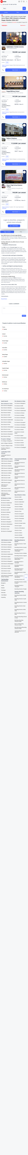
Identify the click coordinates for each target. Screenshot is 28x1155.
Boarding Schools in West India (20, 610)
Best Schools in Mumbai (6, 407)
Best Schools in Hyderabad (7, 419)
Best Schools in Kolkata (6, 422)
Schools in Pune (18, 511)
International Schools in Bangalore (20, 463)
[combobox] (12, 8)
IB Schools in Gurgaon (6, 507)
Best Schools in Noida (6, 412)
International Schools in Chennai (20, 474)
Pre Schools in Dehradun (20, 417)
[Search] (24, 8)
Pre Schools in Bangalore (20, 403)
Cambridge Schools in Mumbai (6, 456)
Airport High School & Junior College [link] (14, 186)
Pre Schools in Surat (19, 440)
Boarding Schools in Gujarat (21, 555)
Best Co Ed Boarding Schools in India (19, 624)
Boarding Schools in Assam (21, 547)
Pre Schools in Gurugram (20, 422)
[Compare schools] (26, 577)
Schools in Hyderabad (19, 501)
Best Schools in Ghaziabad (7, 434)
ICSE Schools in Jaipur (5, 556)
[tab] (21, 232)
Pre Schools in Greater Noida (19, 432)
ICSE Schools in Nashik (6, 568)
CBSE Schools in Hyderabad (7, 468)
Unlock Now (15, 225)
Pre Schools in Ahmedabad (20, 438)
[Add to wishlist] (17, 34)
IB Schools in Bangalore (6, 521)
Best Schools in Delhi (5, 415)
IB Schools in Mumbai (5, 512)
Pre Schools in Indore (19, 442)
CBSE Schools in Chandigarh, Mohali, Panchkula (5, 494)
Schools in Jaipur (18, 525)
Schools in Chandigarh (19, 537)
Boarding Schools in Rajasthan (19, 566)
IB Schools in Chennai (5, 519)
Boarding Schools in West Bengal (20, 573)
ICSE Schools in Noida (6, 549)
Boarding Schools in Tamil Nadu (20, 544)
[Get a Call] (3, 70)
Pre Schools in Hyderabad (20, 410)
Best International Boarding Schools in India (21, 628)
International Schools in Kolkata (20, 477)
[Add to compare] (24, 34)
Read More (4, 299)
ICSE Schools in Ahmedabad (7, 563)
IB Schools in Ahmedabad (6, 524)
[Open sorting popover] (26, 12)
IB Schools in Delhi (5, 510)
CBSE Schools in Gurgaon (6, 480)
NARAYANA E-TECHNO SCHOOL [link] (15, 47)
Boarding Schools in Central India (21, 603)
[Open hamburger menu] (27, 1)
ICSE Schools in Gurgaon (6, 544)
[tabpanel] (14, 267)
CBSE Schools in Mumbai (6, 465)
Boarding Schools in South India (20, 599)
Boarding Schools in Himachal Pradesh (19, 569)
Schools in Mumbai (19, 499)
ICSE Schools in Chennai (6, 573)
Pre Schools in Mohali (19, 445)
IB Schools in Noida (5, 500)
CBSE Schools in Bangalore (7, 461)
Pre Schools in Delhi (19, 405)
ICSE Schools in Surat (5, 570)
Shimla (2, 585)
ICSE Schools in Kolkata (6, 542)
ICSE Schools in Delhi (5, 566)
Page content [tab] (7, 232)
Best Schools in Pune (5, 424)
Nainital (2, 587)
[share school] (21, 34)
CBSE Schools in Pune (5, 475)
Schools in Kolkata (18, 506)
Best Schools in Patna (5, 436)
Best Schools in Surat (5, 429)
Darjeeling (3, 597)
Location (6, 12)
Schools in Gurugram (19, 513)
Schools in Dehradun (19, 509)
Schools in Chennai (19, 504)
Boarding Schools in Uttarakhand (19, 576)
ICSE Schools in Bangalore (6, 561)
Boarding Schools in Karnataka (19, 562)
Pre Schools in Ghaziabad (20, 427)
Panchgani (3, 590)
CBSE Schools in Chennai (6, 470)
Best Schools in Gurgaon (6, 410)
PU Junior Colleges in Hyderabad (5, 448)
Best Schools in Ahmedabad (7, 427)
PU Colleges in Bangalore (6, 441)
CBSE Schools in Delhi (5, 477)
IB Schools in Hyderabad (6, 502)
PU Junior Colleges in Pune (6, 445)
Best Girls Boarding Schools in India (21, 617)
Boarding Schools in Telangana (19, 586)
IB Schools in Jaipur (5, 517)
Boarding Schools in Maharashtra (19, 558)
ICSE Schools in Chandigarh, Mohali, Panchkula (7, 576)
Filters (18, 12)
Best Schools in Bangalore (6, 405)
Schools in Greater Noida (20, 523)
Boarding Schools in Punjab (20, 589)
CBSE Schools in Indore (6, 490)
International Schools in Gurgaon (20, 488)
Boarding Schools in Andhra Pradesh (21, 582)
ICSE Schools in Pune (5, 551)
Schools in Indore (18, 532)
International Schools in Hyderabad (20, 470)
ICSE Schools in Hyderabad (7, 554)
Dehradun (3, 592)
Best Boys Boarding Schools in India (19, 621)
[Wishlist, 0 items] (21, 1)
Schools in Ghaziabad (19, 518)
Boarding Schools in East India (20, 606)
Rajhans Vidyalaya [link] (11, 138)
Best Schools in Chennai (6, 417)
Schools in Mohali (18, 535)
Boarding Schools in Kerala (20, 579)
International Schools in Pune (20, 481)
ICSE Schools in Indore (6, 559)
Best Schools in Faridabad (6, 431)
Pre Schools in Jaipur (19, 435)
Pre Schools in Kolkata (19, 415)
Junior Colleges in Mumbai (6, 443)
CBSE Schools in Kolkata (6, 473)
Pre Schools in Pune (19, 420)
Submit (23, 315)
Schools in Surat (18, 530)
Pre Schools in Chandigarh (20, 447)
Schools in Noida (18, 521)
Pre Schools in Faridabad (20, 424)
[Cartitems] (24, 1)
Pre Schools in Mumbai (19, 408)
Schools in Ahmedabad (20, 528)
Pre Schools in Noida (19, 429)
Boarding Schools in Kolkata (21, 553)
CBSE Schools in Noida (6, 463)
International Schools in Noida (20, 492)
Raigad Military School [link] (12, 91)
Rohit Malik (14, 22)
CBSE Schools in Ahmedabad (4, 485)
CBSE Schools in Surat (5, 488)
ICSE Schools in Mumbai (6, 547)
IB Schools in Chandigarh (6, 531)
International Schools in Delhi (20, 484)
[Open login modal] (19, 1)
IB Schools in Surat (5, 529)
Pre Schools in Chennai (19, 413)
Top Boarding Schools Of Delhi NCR (20, 631)
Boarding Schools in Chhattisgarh (19, 550)
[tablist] (14, 231)
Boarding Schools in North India (20, 596)
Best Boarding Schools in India (20, 614)
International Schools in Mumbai (20, 467)
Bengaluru (3, 583)
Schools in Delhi (18, 497)
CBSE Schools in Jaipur (6, 482)
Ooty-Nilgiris (4, 595)
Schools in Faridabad (19, 516)
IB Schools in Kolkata (5, 505)
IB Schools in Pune (5, 514)
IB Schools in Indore (5, 526)
